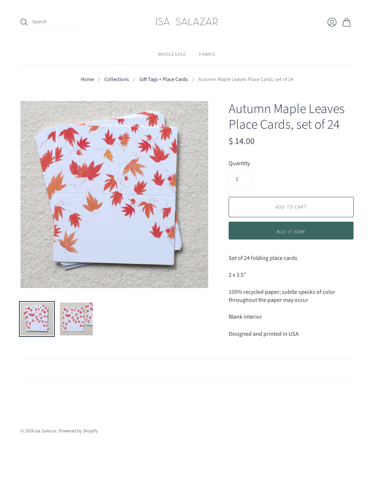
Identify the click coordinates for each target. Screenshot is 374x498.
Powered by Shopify (78, 431)
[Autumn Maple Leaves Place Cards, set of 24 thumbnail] (36, 319)
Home (87, 79)
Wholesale (172, 54)
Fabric (207, 54)
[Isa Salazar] (187, 22)
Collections (116, 79)
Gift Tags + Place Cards (164, 79)
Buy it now (291, 232)
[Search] (24, 22)
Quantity (239, 163)
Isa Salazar (46, 431)
